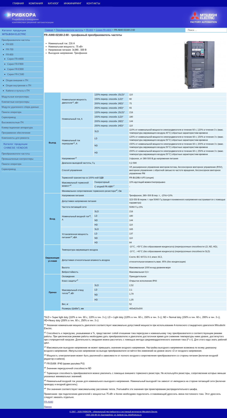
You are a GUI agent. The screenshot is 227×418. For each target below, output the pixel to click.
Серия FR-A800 (15, 59)
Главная (18, 3)
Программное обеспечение (16, 132)
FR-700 (9, 49)
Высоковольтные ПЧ (13, 122)
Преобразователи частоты (16, 40)
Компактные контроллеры (15, 102)
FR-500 (9, 44)
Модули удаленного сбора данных (20, 107)
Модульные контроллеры (15, 96)
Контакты (93, 3)
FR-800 (9, 54)
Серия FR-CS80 (15, 74)
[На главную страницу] (31, 17)
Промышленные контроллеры (17, 159)
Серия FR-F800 (15, 64)
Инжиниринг (73, 3)
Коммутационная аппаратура (17, 127)
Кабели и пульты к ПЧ (18, 90)
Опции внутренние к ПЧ (18, 85)
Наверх (48, 406)
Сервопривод (9, 117)
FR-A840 (48, 402)
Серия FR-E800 (15, 69)
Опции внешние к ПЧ (17, 80)
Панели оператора (11, 112)
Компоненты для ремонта (15, 138)
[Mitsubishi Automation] (20, 32)
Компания (36, 3)
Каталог (53, 3)
